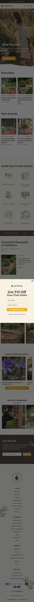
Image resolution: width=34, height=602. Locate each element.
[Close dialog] (32, 281)
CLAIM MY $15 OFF (17, 310)
